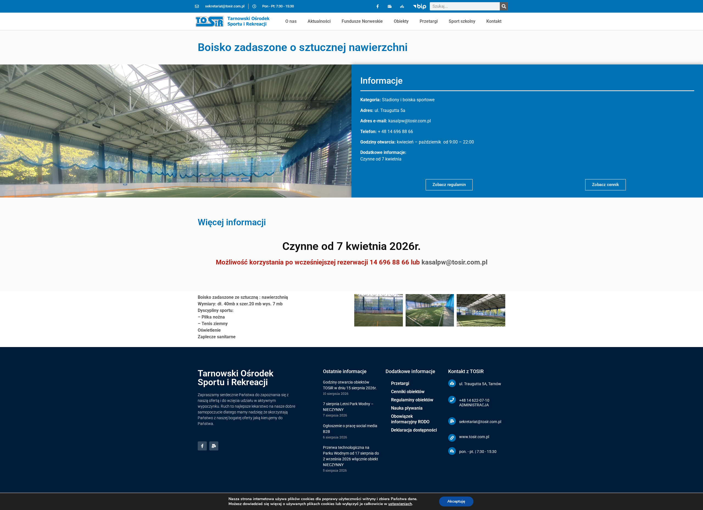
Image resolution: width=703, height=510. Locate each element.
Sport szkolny (462, 21)
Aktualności (319, 21)
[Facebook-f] (377, 6)
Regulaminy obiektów (412, 399)
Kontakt (493, 21)
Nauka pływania (407, 408)
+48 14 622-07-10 (474, 400)
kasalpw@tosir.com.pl (454, 262)
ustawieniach (400, 503)
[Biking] (402, 6)
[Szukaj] (504, 6)
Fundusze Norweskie (362, 21)
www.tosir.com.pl (474, 437)
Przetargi (429, 21)
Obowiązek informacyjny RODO (410, 419)
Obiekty (401, 21)
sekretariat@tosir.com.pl (480, 421)
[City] (390, 6)
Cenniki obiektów (408, 391)
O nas (291, 21)
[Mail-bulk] (213, 445)
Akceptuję (456, 501)
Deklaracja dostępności (414, 430)
